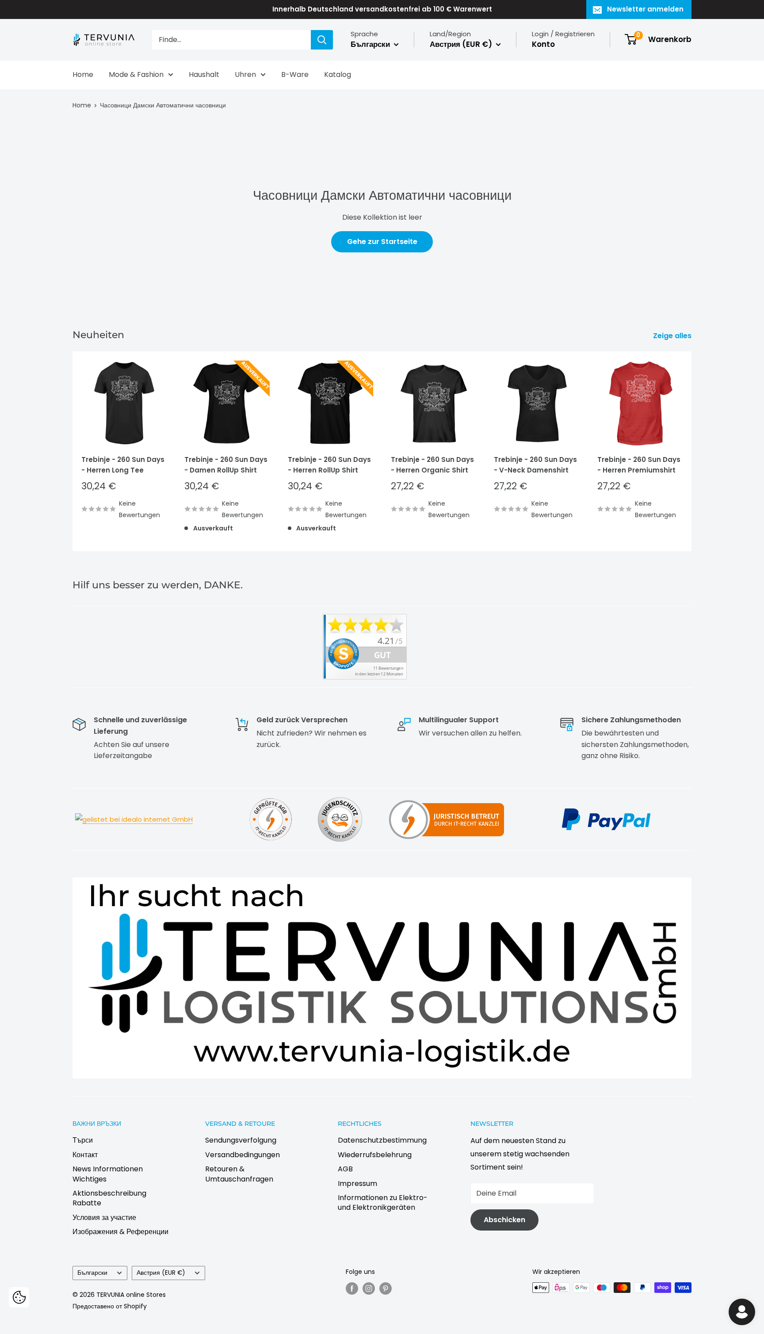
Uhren (245, 74)
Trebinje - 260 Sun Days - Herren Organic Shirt (432, 465)
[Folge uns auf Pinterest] (385, 1288)
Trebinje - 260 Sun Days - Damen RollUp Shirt (225, 465)
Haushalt (204, 74)
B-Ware (295, 74)
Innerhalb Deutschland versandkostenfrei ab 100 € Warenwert (382, 9)
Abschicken (504, 1220)
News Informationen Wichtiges (108, 1174)
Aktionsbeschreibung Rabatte (109, 1198)
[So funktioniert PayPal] (606, 807)
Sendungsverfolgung (240, 1140)
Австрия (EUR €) (161, 1273)
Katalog (337, 74)
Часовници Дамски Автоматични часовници (163, 105)
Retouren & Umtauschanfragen (239, 1174)
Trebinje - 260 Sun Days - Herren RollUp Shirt (329, 465)
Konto (543, 44)
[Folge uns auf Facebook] (352, 1288)
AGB (345, 1169)
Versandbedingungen (242, 1155)
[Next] (691, 451)
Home (83, 74)
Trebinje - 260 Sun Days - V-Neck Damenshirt (535, 465)
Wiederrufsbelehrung (375, 1155)
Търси (83, 1140)
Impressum (357, 1183)
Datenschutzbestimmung (382, 1140)
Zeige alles (673, 336)
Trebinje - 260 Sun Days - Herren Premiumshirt (638, 465)
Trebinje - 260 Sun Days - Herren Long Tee (122, 465)
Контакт (85, 1155)
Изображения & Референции (120, 1232)
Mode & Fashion (136, 74)
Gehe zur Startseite (382, 241)
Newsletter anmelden (645, 9)
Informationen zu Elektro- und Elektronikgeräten (383, 1202)
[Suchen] (322, 40)
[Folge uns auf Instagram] (369, 1288)
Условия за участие (104, 1217)
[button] (19, 1297)
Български (92, 1273)
